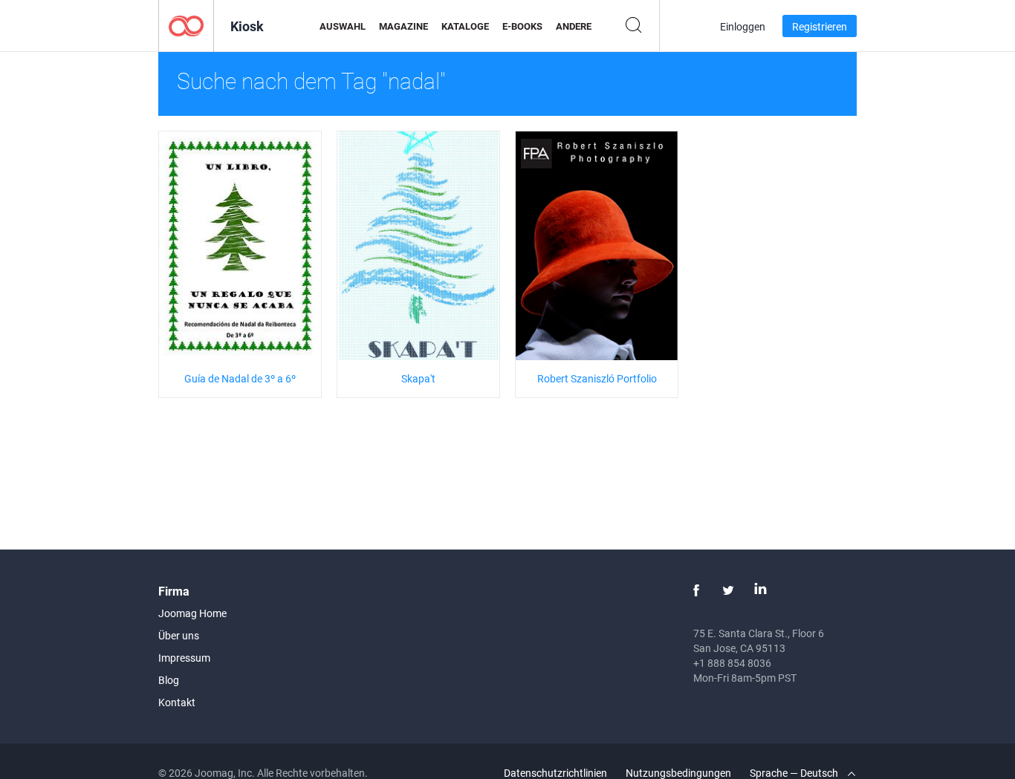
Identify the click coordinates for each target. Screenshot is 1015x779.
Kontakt (176, 702)
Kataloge (465, 26)
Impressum (184, 658)
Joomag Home (192, 613)
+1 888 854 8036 (732, 663)
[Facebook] (696, 590)
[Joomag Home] (186, 25)
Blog (168, 680)
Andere (573, 26)
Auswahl (343, 26)
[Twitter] (728, 590)
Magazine (403, 26)
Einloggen (742, 26)
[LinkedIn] (760, 590)
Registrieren (819, 26)
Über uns (178, 635)
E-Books (522, 26)
